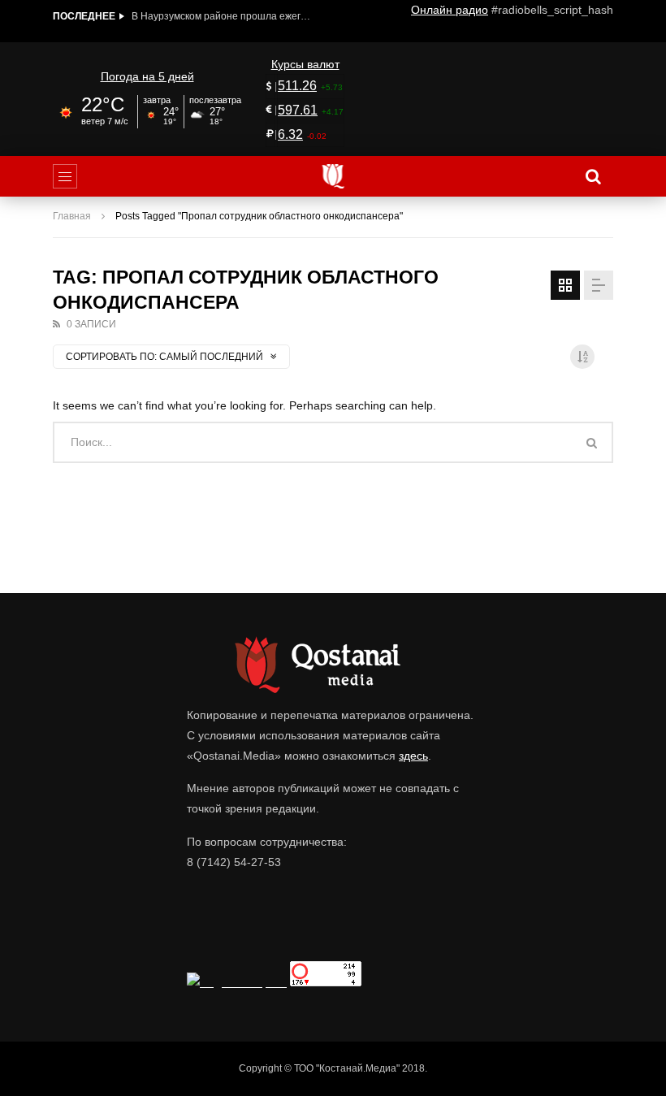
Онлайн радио (449, 9)
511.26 (297, 86)
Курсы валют (305, 64)
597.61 (298, 110)
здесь (413, 755)
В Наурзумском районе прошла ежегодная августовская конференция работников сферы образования (221, 16)
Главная (72, 216)
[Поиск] (593, 176)
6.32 (290, 134)
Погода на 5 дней (147, 76)
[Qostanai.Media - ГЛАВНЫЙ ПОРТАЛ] (333, 176)
